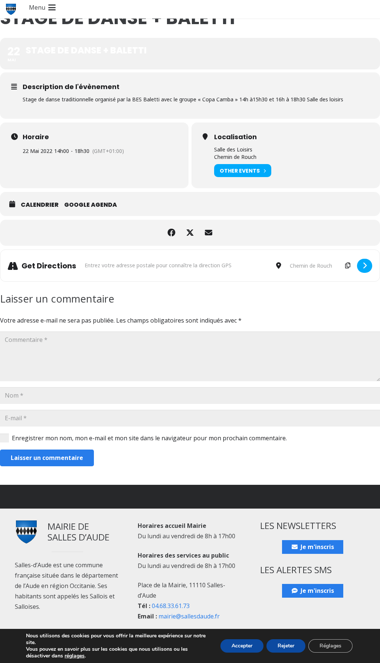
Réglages (330, 645)
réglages (75, 656)
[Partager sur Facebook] (171, 232)
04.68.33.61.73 (171, 606)
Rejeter (286, 645)
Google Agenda (90, 205)
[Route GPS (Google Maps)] (364, 266)
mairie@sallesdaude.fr (189, 616)
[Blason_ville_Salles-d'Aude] (11, 9)
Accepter (242, 645)
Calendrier (40, 205)
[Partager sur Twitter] (190, 232)
